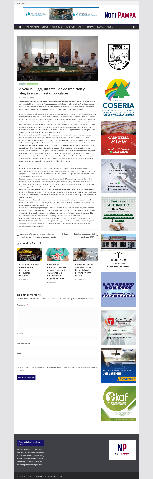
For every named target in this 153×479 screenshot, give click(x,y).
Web (19, 353)
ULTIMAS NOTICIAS (32, 27)
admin (32, 98)
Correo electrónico (25, 343)
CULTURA (100, 27)
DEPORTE (90, 27)
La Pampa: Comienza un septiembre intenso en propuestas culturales (29, 270)
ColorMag (50, 476)
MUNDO (81, 27)
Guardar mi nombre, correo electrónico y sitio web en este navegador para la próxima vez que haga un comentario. (57, 369)
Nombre (21, 333)
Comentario (22, 305)
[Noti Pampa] (19, 27)
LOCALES (45, 27)
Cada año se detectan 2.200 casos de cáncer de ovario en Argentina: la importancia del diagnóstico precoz (57, 271)
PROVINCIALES (57, 27)
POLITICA (110, 27)
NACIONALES (70, 27)
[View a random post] (134, 27)
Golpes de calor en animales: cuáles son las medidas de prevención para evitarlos (85, 270)
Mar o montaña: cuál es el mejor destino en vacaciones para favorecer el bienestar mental (38, 235)
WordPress (60, 476)
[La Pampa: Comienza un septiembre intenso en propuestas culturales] (29, 250)
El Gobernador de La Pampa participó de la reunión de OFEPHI (79, 235)
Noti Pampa (33, 476)
